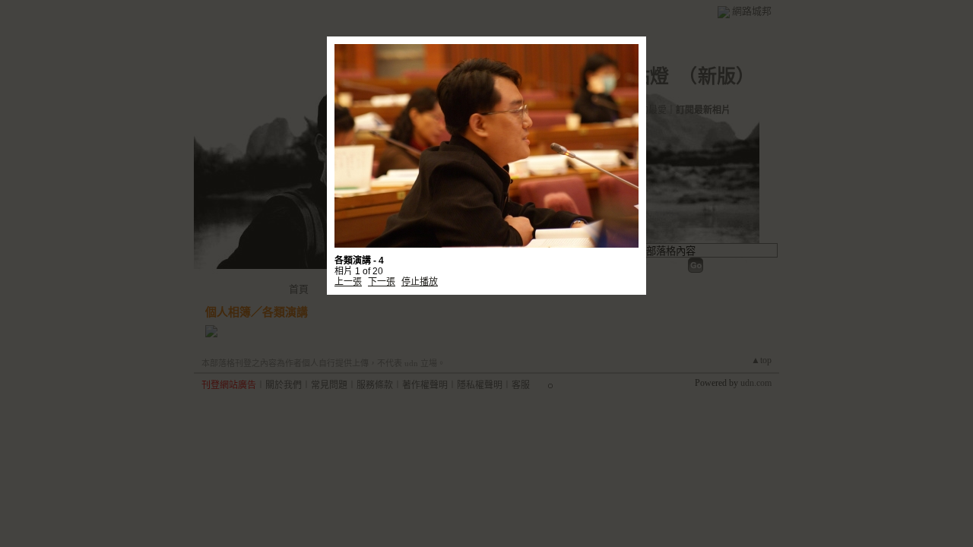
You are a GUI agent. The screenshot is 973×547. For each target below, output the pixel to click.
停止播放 (419, 282)
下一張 (381, 282)
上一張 (348, 282)
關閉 (613, 269)
